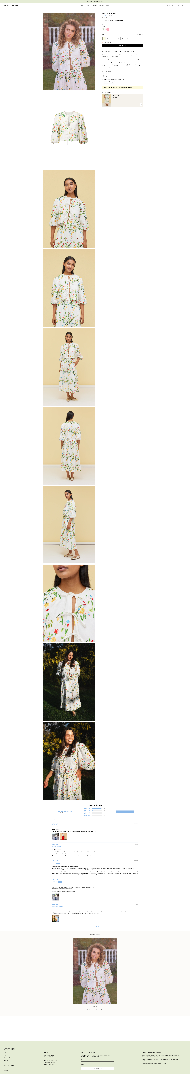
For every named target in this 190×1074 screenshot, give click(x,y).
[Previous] (4, 1)
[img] (55, 824)
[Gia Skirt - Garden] (106, 100)
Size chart (139, 34)
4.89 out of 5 (68, 811)
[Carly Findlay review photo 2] (63, 836)
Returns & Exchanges (9, 1065)
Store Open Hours (8, 1057)
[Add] (141, 104)
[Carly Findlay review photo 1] (55, 836)
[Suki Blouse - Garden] (95, 971)
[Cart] (185, 5)
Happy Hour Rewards (9, 1062)
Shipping (6, 1060)
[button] (87, 5)
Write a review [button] (125, 812)
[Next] (185, 1)
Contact (6, 1070)
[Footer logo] (10, 1049)
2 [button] (94, 926)
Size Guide (6, 1068)
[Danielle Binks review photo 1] (55, 918)
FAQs (5, 1055)
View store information (109, 82)
